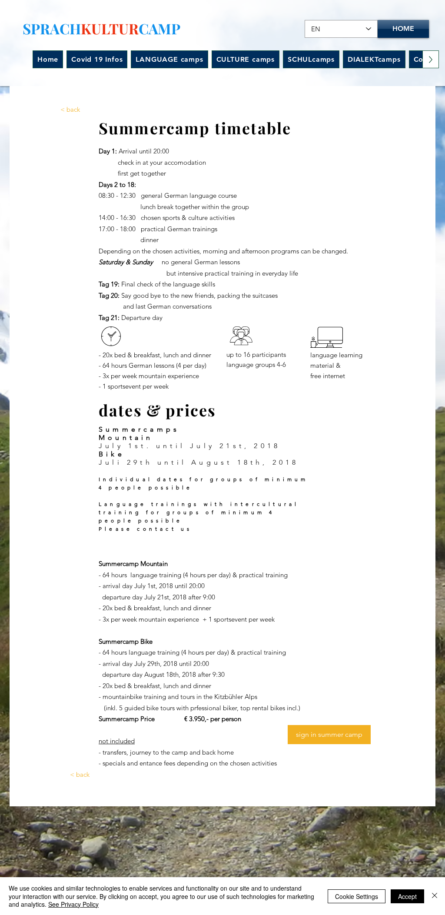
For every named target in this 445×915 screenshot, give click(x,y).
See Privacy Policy (73, 904)
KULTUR (110, 28)
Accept (407, 896)
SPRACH (52, 28)
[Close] (434, 896)
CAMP (159, 28)
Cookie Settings (356, 896)
